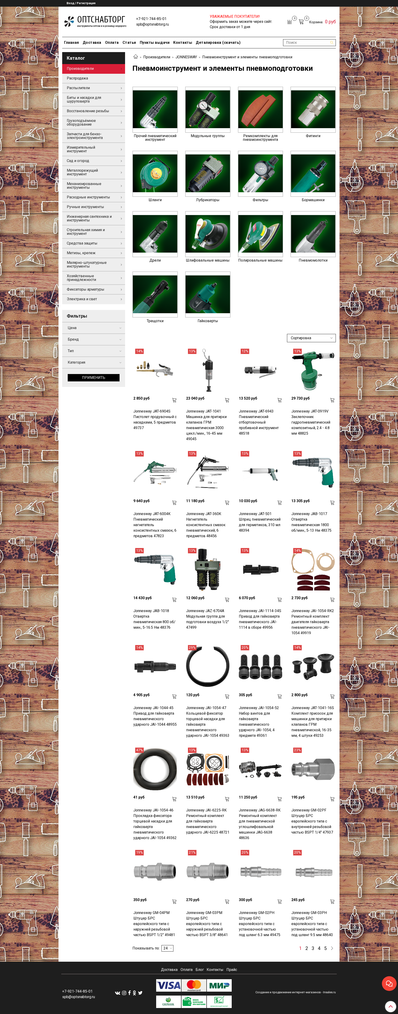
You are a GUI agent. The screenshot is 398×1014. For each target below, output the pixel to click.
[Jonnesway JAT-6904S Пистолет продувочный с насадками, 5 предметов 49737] (155, 370)
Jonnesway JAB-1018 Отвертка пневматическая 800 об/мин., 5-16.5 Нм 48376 (154, 619)
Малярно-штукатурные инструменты (87, 264)
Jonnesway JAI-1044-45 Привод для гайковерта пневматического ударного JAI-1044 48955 (155, 716)
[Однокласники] (134, 993)
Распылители (78, 88)
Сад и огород (78, 161)
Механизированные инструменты (84, 186)
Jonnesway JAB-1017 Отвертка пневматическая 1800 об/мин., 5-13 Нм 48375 (311, 522)
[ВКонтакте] (117, 993)
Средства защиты (82, 243)
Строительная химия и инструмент (86, 232)
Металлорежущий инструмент (82, 172)
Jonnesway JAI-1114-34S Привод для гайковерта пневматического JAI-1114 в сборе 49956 (260, 619)
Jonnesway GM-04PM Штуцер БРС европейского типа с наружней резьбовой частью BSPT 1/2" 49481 (154, 924)
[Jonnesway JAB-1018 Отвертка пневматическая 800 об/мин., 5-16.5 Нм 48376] (155, 570)
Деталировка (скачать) (218, 42)
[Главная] (135, 57)
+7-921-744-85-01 (151, 19)
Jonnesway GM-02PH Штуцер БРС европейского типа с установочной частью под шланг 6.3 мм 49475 (259, 924)
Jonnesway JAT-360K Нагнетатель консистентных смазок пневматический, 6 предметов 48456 (205, 525)
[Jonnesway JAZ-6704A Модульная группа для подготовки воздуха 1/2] (208, 570)
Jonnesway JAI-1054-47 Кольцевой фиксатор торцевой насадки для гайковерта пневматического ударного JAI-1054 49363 (207, 722)
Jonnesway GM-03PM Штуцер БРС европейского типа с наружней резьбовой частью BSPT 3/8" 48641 (207, 924)
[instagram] (124, 993)
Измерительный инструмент (81, 149)
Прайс (231, 969)
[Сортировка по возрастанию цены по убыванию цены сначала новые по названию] (311, 338)
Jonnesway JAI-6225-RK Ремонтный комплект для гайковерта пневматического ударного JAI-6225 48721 (207, 821)
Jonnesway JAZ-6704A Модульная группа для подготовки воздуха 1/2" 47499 (207, 619)
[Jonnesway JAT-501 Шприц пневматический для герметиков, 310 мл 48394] (260, 473)
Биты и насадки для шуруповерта (84, 99)
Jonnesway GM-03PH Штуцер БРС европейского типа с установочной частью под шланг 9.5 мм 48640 (312, 924)
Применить (93, 377)
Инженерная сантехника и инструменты (89, 218)
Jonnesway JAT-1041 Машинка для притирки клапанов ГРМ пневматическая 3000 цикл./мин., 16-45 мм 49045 (206, 425)
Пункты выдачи (155, 42)
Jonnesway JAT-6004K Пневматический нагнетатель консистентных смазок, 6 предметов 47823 (154, 525)
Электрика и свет (82, 299)
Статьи (129, 42)
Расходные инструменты (88, 197)
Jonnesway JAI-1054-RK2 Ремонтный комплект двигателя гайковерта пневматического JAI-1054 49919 (312, 622)
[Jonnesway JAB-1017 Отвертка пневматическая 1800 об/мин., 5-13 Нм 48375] (313, 473)
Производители (156, 57)
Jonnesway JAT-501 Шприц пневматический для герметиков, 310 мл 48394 (260, 522)
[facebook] (129, 993)
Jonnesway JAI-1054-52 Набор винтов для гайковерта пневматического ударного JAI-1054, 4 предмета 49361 (259, 722)
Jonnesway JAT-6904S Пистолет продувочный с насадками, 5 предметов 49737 (155, 419)
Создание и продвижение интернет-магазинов (288, 992)
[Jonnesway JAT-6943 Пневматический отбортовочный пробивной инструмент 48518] (260, 370)
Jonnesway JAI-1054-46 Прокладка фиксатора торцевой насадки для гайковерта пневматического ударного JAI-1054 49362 (155, 824)
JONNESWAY (186, 57)
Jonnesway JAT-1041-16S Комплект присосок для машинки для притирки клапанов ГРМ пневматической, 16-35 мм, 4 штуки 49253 (312, 722)
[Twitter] (140, 993)
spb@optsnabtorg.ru (152, 24)
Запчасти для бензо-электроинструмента (85, 136)
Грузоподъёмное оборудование (81, 122)
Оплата (112, 42)
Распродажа (77, 78)
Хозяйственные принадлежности (81, 278)
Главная (71, 42)
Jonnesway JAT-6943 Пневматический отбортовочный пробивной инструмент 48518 (259, 422)
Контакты (182, 42)
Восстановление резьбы (88, 111)
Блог (200, 969)
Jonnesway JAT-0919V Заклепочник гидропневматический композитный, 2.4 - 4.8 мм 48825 (310, 422)
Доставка (92, 42)
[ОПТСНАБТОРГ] (95, 21)
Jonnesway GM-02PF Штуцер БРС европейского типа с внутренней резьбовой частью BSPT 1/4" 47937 (312, 821)
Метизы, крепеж (81, 253)
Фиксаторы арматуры (85, 289)
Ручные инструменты (85, 207)
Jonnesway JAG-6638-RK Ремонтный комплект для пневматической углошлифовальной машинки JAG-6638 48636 (260, 824)
